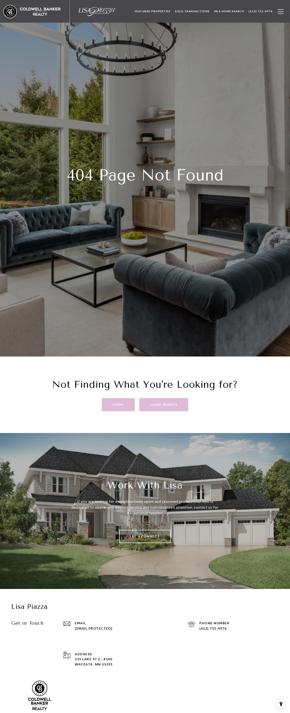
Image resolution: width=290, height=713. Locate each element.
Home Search (163, 405)
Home (118, 405)
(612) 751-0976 (213, 628)
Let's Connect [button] (145, 536)
